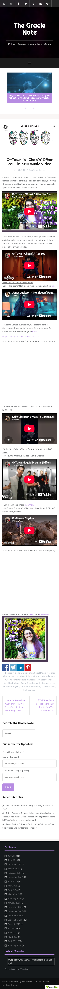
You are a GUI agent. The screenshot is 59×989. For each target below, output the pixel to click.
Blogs (17, 672)
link (53, 285)
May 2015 (12, 937)
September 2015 (16, 919)
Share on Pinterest (28, 667)
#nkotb (30, 683)
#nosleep (7, 686)
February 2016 (14, 898)
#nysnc (16, 686)
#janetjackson (48, 676)
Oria (44, 981)
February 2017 (14, 873)
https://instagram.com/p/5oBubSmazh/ (20, 336)
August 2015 (14, 924)
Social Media (40, 672)
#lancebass (32, 679)
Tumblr (31, 614)
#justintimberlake (18, 679)
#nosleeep (49, 683)
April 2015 (13, 941)
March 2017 (13, 868)
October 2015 (14, 915)
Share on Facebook (5, 667)
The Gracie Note (29, 28)
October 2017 (14, 864)
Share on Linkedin (20, 667)
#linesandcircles (46, 679)
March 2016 (13, 894)
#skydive (45, 686)
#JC (7, 679)
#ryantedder (34, 686)
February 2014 (14, 945)
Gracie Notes (27, 672)
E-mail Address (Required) (15, 770)
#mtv (23, 683)
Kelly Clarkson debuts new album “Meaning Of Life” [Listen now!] (29, 99)
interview (29, 504)
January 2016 (14, 902)
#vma (53, 686)
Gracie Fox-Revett (37, 170)
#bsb (22, 676)
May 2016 (12, 885)
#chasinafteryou (33, 676)
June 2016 (13, 881)
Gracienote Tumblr (16, 969)
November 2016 (15, 877)
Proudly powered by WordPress (17, 981)
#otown (24, 686)
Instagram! (44, 614)
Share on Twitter (13, 667)
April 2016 (13, 890)
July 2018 (12, 855)
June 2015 (13, 932)
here (34, 331)
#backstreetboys (11, 676)
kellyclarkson (29, 690)
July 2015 (12, 928)
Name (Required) (11, 757)
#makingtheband (12, 683)
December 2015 (15, 907)
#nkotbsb (38, 683)
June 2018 (13, 860)
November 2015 (15, 911)
